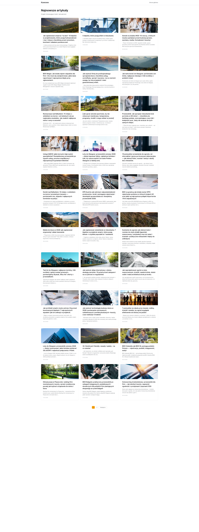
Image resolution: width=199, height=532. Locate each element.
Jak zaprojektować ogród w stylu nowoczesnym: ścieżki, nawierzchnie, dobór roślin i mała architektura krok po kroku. (138, 272)
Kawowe (45, 2)
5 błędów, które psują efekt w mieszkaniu (98, 36)
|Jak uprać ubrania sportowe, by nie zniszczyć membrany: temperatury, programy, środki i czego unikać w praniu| (98, 116)
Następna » (103, 407)
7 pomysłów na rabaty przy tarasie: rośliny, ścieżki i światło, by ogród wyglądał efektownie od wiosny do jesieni (138, 310)
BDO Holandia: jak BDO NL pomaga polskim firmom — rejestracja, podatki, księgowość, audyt (138, 348)
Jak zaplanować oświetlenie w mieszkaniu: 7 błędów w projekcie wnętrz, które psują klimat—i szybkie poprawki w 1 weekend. (99, 232)
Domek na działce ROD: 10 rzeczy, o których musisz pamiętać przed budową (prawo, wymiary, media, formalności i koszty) (138, 38)
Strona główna (153, 2)
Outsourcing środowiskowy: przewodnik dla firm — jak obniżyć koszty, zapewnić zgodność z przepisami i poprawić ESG (138, 384)
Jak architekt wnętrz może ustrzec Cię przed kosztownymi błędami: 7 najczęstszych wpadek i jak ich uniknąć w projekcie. (60, 310)
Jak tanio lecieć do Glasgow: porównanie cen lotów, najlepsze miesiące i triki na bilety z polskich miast (139, 76)
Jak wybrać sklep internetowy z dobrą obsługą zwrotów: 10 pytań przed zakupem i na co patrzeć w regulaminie (99, 272)
